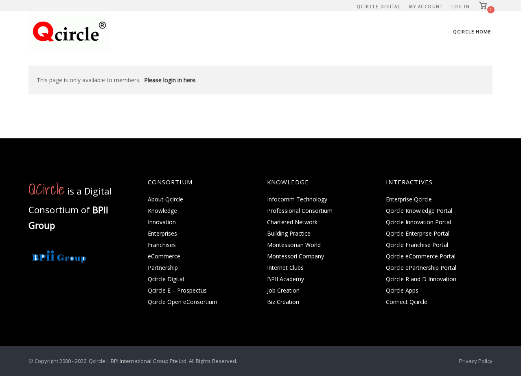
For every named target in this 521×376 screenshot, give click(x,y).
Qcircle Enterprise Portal (417, 233)
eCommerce (164, 256)
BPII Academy (285, 279)
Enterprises (162, 233)
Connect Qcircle (406, 302)
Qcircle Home (472, 31)
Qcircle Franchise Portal (417, 245)
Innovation (162, 222)
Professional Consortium (300, 210)
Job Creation (283, 290)
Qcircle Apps (402, 290)
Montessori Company (295, 256)
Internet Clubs (285, 267)
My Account (425, 6)
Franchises (162, 245)
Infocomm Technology (297, 199)
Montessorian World (294, 245)
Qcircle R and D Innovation (421, 279)
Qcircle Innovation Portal (418, 222)
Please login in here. (170, 80)
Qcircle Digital (379, 6)
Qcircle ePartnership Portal (421, 267)
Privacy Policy (476, 361)
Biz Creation (283, 302)
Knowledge (162, 210)
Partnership (163, 267)
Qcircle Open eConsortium (182, 302)
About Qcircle (165, 199)
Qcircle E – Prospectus (177, 290)
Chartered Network (292, 222)
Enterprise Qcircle (409, 199)
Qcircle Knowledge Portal (419, 210)
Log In (460, 6)
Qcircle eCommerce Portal (420, 256)
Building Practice (289, 233)
